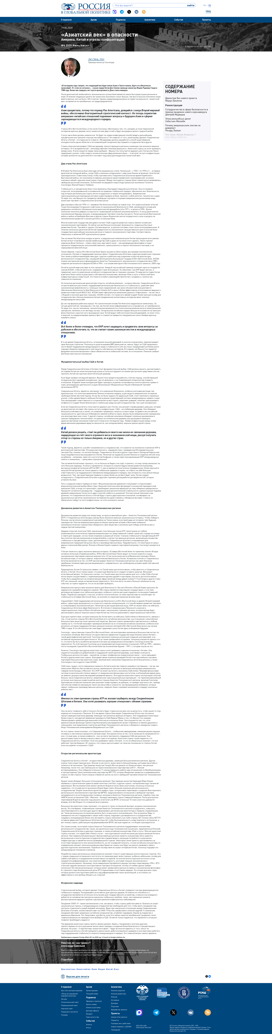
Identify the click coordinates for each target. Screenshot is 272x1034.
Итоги (88, 1028)
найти (190, 5)
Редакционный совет (69, 1005)
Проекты (206, 19)
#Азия (94, 969)
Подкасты (115, 1020)
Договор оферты (92, 1011)
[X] (206, 976)
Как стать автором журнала (71, 990)
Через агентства (92, 1017)
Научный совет (67, 1008)
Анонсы (89, 1024)
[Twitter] (129, 12)
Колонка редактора (118, 994)
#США (116, 969)
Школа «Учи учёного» (119, 1017)
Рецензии (115, 1006)
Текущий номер (92, 994)
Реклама (64, 1015)
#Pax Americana (68, 969)
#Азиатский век (83, 969)
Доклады (114, 1003)
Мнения (114, 997)
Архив (94, 19)
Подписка (120, 19)
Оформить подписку (94, 1001)
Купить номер (91, 1004)
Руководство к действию (120, 1023)
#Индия (101, 969)
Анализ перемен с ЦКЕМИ (121, 1027)
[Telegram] (122, 12)
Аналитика (149, 19)
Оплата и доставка (93, 1007)
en (209, 5)
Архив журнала (92, 990)
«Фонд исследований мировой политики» (69, 995)
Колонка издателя (118, 990)
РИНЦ (208, 11)
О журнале (66, 19)
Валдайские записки (119, 1010)
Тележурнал (115, 1030)
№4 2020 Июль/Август (75, 45)
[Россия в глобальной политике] (85, 8)
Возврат (89, 1014)
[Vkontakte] (136, 12)
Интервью (115, 1000)
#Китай (109, 969)
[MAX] (114, 12)
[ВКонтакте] (209, 976)
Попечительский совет (70, 1002)
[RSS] (144, 12)
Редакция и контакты (69, 1012)
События (178, 19)
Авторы (64, 999)
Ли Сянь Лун (96, 59)
